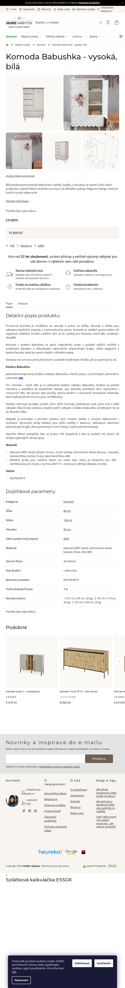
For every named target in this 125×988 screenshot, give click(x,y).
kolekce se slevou (89, 2)
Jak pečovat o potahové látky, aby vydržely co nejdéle (105, 806)
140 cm (67, 520)
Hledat (101, 22)
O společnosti (78, 789)
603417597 (35, 811)
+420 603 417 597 (29, 802)
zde (14, 972)
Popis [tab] (9, 303)
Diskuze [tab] (23, 303)
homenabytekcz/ (29, 811)
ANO (66, 539)
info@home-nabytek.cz (31, 791)
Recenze (46, 9)
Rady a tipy (64, 9)
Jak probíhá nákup (55, 793)
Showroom (29, 9)
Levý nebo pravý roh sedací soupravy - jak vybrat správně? (106, 821)
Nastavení (21, 980)
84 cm (67, 511)
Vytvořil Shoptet (95, 866)
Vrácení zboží (52, 811)
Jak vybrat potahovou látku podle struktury (106, 793)
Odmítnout (82, 963)
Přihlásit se (99, 759)
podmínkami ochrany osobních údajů (59, 766)
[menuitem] (12, 36)
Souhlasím (104, 963)
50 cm (67, 529)
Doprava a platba (85, 9)
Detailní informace (17, 201)
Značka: (20, 175)
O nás (13, 9)
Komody (68, 501)
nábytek (23, 811)
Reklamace (50, 799)
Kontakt (75, 801)
